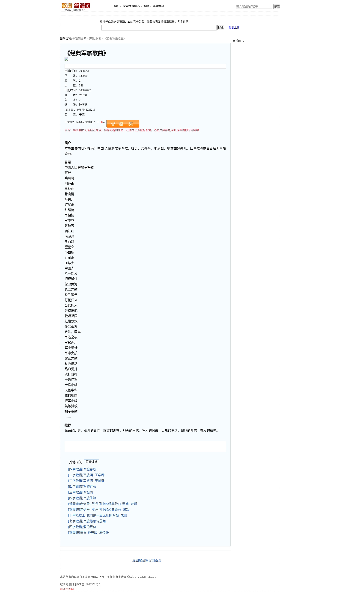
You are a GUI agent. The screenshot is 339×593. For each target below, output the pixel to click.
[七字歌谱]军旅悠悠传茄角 (88, 521)
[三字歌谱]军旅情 (81, 492)
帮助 (146, 6)
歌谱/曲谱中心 (131, 6)
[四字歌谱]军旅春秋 (83, 469)
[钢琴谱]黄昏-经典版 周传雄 (88, 532)
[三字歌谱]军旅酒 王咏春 (86, 475)
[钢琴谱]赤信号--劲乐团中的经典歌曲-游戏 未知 (102, 504)
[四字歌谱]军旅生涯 (83, 498)
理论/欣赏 (95, 38)
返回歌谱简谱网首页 (146, 560)
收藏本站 (158, 6)
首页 (116, 6)
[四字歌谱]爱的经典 (83, 527)
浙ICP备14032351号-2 (87, 584)
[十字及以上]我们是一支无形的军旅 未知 (97, 515)
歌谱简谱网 (79, 38)
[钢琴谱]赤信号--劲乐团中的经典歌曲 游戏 (98, 509)
